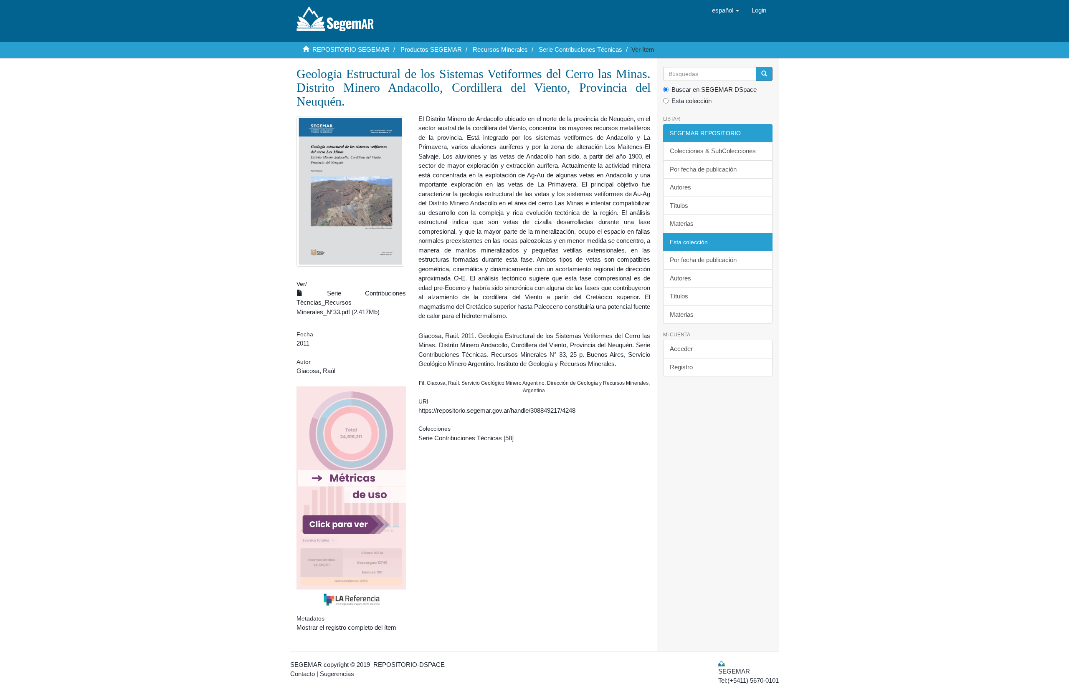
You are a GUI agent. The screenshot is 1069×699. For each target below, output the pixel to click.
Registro (681, 367)
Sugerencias (337, 673)
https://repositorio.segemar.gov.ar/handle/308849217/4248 (496, 410)
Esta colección (691, 100)
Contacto (302, 673)
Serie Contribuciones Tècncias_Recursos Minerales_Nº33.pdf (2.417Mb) (351, 302)
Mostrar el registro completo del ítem (346, 627)
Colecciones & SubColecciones (713, 150)
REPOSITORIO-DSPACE (409, 664)
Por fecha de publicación (703, 169)
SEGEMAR (306, 664)
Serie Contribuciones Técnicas (580, 49)
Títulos (679, 205)
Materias (682, 223)
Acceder (681, 348)
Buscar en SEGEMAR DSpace (714, 89)
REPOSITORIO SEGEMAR (351, 49)
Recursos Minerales (500, 49)
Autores (680, 187)
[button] (725, 10)
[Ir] (764, 74)
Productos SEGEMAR (431, 49)
